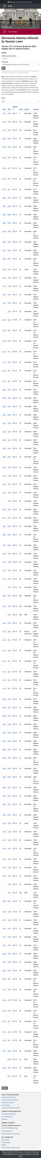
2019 (9, 157)
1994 (9, 311)
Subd (21, 109)
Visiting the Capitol (8, 1102)
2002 (4, 242)
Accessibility (6, 1105)
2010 (4, 189)
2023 (9, 509)
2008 (9, 206)
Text (3, 109)
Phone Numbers (7, 1131)
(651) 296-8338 (7, 1128)
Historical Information (9, 1097)
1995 (4, 303)
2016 (4, 168)
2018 (4, 157)
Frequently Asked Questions (11, 1108)
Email (16, 1128)
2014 (9, 122)
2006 (9, 223)
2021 (9, 330)
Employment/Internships (10, 1100)
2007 (4, 206)
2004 (4, 231)
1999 (9, 269)
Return (5, 1088)
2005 (4, 223)
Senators (5, 1119)
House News (6, 1140)
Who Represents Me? (9, 1114)
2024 (4, 147)
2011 (9, 189)
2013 (4, 122)
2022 (4, 509)
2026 (9, 138)
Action (26, 109)
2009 (4, 198)
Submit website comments (11, 1134)
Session (36, 109)
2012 (4, 130)
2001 (4, 250)
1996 (4, 294)
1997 (4, 113)
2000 (4, 259)
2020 (4, 330)
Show (3, 98)
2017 (9, 168)
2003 (9, 242)
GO (4, 68)
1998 (9, 113)
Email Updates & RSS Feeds (11, 1148)
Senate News (6, 1142)
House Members (7, 1116)
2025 (4, 138)
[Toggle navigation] (4, 6)
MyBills (4, 1145)
